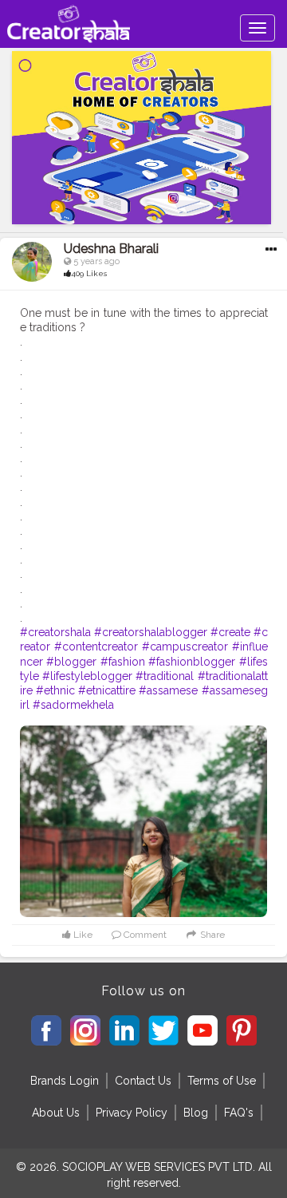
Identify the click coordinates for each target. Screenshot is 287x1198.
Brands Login (64, 1080)
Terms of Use (221, 1080)
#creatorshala (55, 632)
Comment (144, 934)
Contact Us (143, 1080)
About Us (56, 1112)
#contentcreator (96, 646)
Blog (195, 1112)
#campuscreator (185, 646)
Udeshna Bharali (111, 248)
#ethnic (55, 690)
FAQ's (239, 1112)
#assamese (168, 690)
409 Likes (89, 273)
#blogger (71, 661)
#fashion (122, 661)
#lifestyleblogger (87, 676)
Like (81, 934)
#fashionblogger (191, 661)
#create (230, 632)
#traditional (165, 676)
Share (211, 934)
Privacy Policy (131, 1112)
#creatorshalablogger (150, 632)
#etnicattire (107, 690)
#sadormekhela (73, 704)
